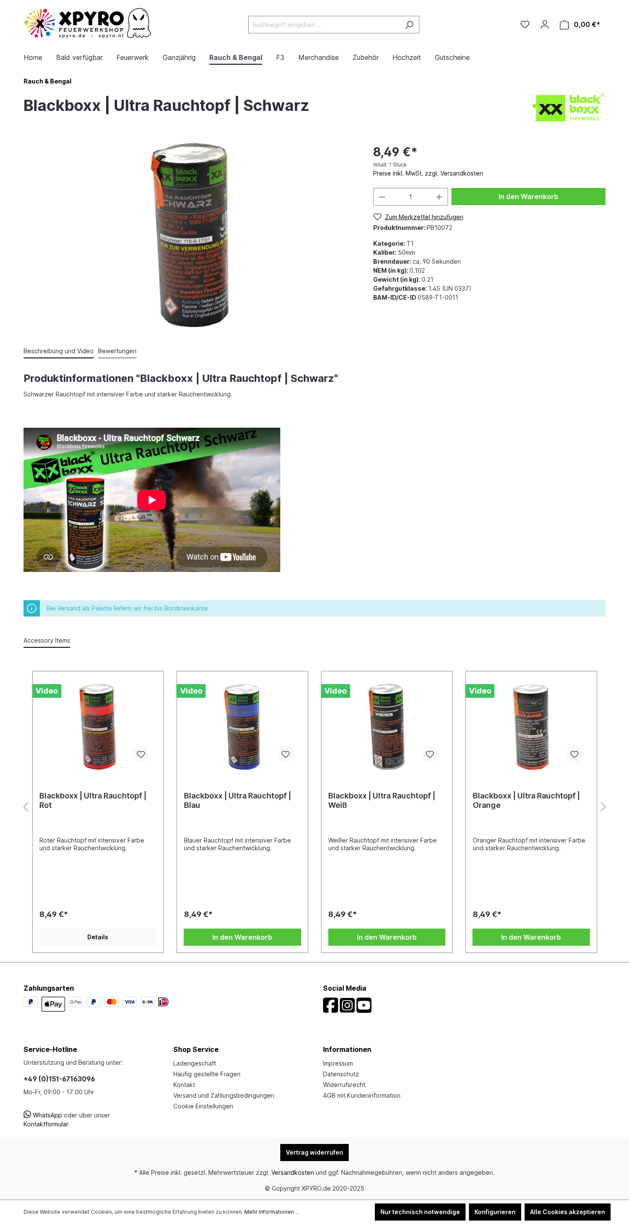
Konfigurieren (495, 1211)
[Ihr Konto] (545, 24)
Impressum (338, 1063)
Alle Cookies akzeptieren (567, 1211)
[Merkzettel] (525, 24)
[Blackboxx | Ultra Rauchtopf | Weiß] (386, 727)
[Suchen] (409, 24)
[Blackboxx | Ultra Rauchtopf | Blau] (242, 727)
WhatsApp (46, 1115)
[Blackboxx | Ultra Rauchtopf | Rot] (98, 727)
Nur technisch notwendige (420, 1211)
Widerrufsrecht (344, 1084)
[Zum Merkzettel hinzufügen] (141, 754)
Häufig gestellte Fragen (206, 1074)
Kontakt (184, 1084)
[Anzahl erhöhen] (439, 196)
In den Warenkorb (528, 196)
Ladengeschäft (194, 1063)
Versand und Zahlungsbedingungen (223, 1095)
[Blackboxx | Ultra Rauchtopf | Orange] (531, 727)
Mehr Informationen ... (271, 1212)
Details (97, 937)
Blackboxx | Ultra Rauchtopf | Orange (526, 800)
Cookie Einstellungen (203, 1106)
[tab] (59, 351)
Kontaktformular (46, 1124)
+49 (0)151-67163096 (59, 1079)
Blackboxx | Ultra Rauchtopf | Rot (92, 800)
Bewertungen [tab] (117, 350)
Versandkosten (292, 1172)
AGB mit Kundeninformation (362, 1095)
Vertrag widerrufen (314, 1152)
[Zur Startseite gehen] (88, 23)
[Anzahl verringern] (382, 196)
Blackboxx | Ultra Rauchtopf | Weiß (381, 800)
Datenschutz (341, 1074)
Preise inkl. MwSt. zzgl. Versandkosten (428, 173)
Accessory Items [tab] (47, 640)
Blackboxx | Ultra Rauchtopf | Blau (237, 800)
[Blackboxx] (568, 106)
